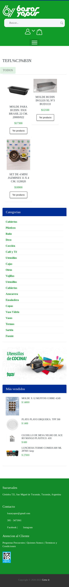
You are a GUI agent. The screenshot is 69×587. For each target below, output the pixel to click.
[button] (39, 32)
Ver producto (18, 130)
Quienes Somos (35, 542)
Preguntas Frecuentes (14, 542)
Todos (8, 70)
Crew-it (46, 580)
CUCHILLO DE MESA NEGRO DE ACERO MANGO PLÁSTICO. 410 (42, 436)
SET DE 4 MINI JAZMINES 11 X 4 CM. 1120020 (18, 178)
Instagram (27, 527)
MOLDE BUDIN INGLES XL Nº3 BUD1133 (45, 100)
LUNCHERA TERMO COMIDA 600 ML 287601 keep (42, 449)
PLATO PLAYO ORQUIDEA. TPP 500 (41, 419)
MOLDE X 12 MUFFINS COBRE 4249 (41, 398)
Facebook (11, 527)
